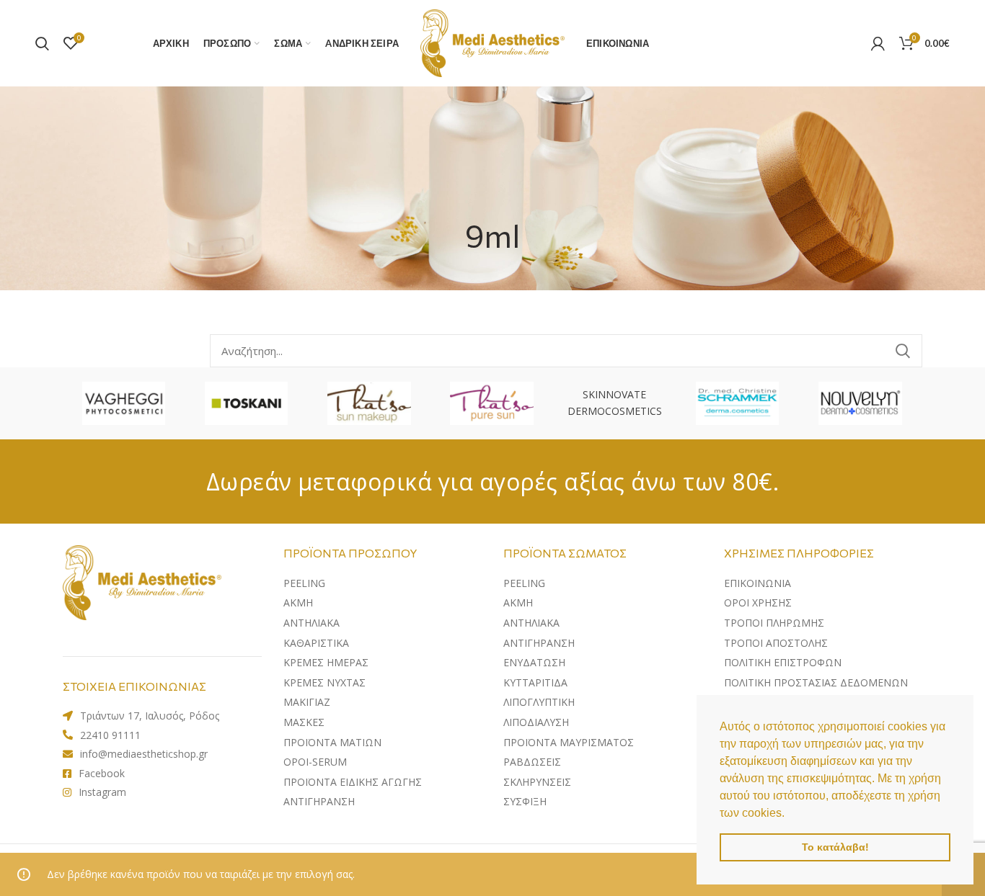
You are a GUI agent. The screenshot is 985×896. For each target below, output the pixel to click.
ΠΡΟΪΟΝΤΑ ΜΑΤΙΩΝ (332, 742)
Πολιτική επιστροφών (783, 662)
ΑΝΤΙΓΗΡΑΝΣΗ (319, 801)
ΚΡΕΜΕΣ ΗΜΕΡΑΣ (325, 662)
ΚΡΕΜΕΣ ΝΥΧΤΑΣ (324, 682)
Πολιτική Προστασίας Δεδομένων (816, 682)
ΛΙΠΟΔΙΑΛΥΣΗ (536, 722)
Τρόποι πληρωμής (774, 623)
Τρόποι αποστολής (776, 643)
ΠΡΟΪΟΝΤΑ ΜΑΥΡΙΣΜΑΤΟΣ (568, 742)
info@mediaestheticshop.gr (144, 754)
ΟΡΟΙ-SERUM (315, 762)
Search (903, 350)
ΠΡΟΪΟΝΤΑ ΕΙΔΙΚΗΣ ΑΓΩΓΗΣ (352, 782)
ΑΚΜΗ (298, 602)
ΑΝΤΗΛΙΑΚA (311, 623)
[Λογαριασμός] (878, 43)
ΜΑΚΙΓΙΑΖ (306, 702)
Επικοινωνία (757, 583)
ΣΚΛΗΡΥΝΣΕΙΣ (537, 782)
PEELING (304, 583)
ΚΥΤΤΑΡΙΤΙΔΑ (535, 682)
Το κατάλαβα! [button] (835, 847)
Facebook (102, 773)
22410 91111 (110, 735)
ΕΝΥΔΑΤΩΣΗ (534, 662)
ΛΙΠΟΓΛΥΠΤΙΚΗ (539, 702)
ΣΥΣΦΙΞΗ (525, 801)
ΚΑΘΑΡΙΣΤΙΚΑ (316, 643)
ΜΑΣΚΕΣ (303, 722)
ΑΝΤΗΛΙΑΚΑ (531, 623)
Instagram (102, 792)
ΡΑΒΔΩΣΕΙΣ (532, 762)
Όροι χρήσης (758, 602)
